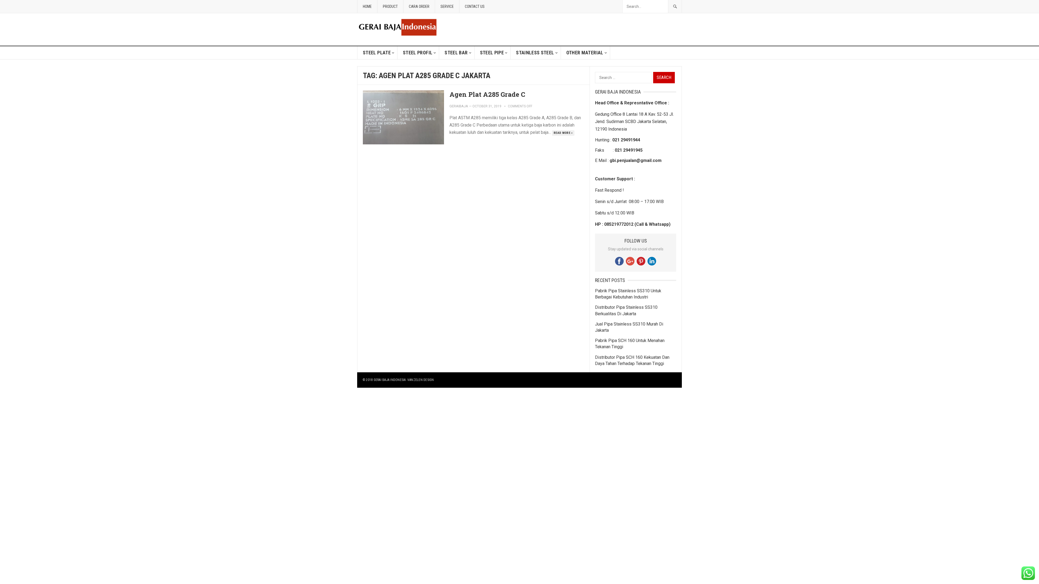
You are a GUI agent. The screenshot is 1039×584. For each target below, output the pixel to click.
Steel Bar (456, 52)
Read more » (563, 133)
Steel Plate (377, 52)
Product (390, 6)
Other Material (584, 52)
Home (367, 6)
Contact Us (475, 6)
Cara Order (419, 6)
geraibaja (458, 106)
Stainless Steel (535, 52)
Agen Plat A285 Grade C (487, 94)
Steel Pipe (492, 52)
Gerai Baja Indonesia (390, 380)
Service (447, 6)
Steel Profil (417, 52)
